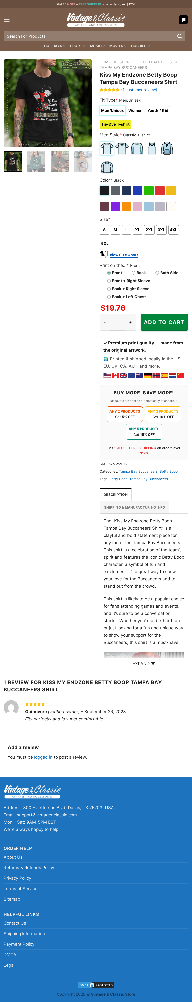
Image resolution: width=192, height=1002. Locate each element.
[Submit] (180, 36)
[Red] (160, 190)
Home (105, 62)
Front (117, 272)
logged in (43, 757)
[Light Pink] (138, 206)
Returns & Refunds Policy (29, 867)
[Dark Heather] (116, 190)
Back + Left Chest (129, 296)
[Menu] (7, 19)
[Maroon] (105, 206)
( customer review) (139, 89)
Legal (9, 965)
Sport (76, 46)
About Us (13, 857)
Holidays (53, 46)
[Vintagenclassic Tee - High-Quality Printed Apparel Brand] (96, 19)
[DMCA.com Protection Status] (96, 984)
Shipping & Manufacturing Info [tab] (135, 507)
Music (96, 46)
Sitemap (12, 899)
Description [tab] (116, 495)
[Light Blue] (149, 206)
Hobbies (139, 46)
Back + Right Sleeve (131, 288)
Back (141, 272)
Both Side (169, 272)
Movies (116, 46)
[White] (171, 206)
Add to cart (164, 322)
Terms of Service (21, 888)
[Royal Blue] (138, 190)
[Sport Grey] (160, 206)
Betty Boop (169, 471)
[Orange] (127, 206)
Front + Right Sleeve (131, 280)
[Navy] (127, 190)
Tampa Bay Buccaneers (123, 67)
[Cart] (183, 19)
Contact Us (15, 923)
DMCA (10, 954)
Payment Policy (19, 944)
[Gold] (171, 190)
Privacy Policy (17, 878)
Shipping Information (24, 933)
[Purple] (116, 206)
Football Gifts (156, 62)
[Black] (105, 190)
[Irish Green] (149, 190)
